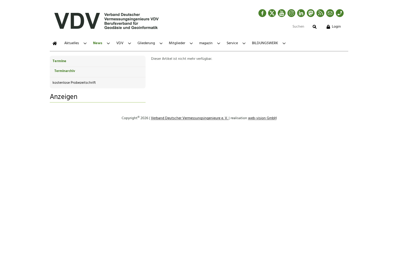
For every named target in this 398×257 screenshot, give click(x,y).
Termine (59, 61)
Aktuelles (71, 43)
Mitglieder (177, 43)
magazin (206, 43)
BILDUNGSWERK (265, 43)
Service (232, 43)
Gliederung (146, 43)
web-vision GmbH (262, 118)
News (97, 43)
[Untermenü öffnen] (85, 43)
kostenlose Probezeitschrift (74, 83)
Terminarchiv (64, 71)
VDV (119, 43)
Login (336, 27)
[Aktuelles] (55, 43)
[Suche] (314, 27)
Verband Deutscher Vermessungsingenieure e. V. (190, 118)
